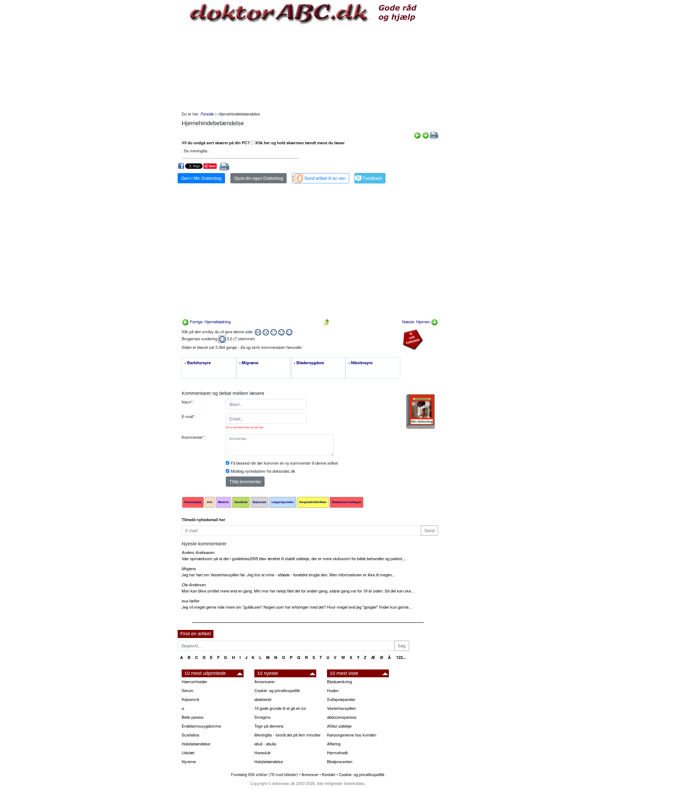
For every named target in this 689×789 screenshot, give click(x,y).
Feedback (372, 178)
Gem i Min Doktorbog (201, 178)
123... (401, 657)
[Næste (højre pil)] (425, 135)
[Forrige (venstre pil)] (417, 135)
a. (183, 708)
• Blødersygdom (309, 363)
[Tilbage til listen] (326, 321)
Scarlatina (190, 735)
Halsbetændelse (196, 743)
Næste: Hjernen (416, 321)
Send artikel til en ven (325, 178)
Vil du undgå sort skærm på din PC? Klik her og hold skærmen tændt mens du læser (263, 143)
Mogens (189, 568)
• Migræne (248, 363)
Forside (207, 114)
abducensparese (341, 717)
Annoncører (264, 681)
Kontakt (328, 774)
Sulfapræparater (341, 699)
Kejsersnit (190, 699)
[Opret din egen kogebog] (420, 411)
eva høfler (190, 601)
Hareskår (262, 752)
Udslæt (188, 752)
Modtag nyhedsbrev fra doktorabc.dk (263, 471)
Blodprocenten (339, 761)
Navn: (188, 402)
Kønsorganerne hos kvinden (351, 735)
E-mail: (189, 416)
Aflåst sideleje (339, 726)
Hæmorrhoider (194, 681)
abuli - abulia (265, 743)
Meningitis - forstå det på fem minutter (287, 735)
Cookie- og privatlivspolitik (277, 690)
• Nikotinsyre (360, 363)
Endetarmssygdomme (201, 726)
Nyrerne (189, 761)
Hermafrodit (337, 752)
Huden (333, 690)
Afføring (333, 743)
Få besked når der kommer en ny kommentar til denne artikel (284, 463)
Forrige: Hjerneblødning (210, 321)
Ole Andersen (194, 584)
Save (212, 166)
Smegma (262, 717)
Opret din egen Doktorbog (258, 178)
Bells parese (192, 717)
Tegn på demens (269, 726)
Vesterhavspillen (341, 708)
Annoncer (309, 774)
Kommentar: (193, 437)
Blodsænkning (339, 681)
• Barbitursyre (198, 363)
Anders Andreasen (198, 552)
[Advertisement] (310, 68)
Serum (188, 690)
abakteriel (262, 699)
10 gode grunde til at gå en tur (280, 708)
